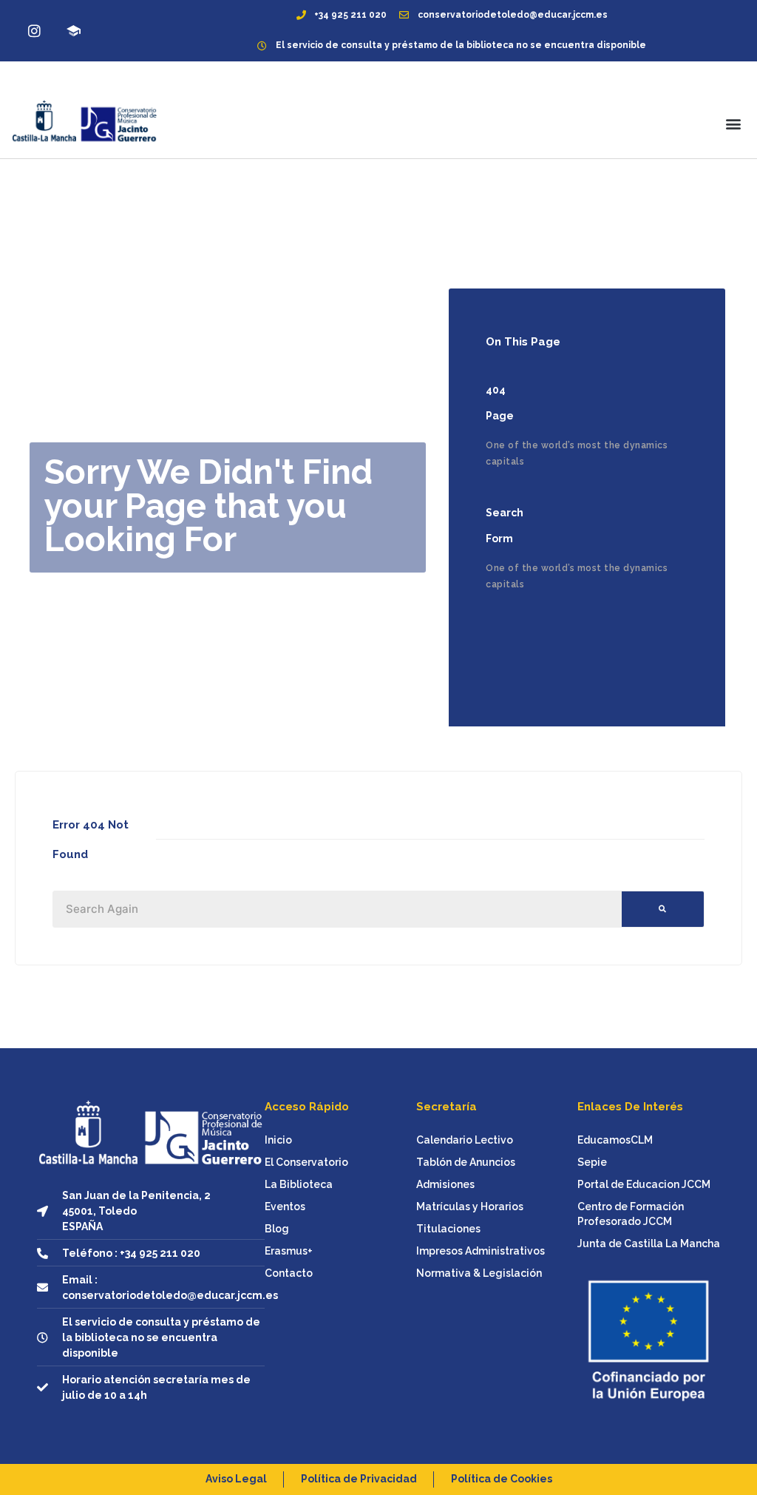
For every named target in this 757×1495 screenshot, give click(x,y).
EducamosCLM (615, 1140)
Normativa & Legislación (479, 1273)
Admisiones (445, 1184)
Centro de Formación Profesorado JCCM (630, 1214)
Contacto (289, 1273)
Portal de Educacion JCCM (643, 1184)
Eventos (285, 1206)
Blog (277, 1229)
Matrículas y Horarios (469, 1206)
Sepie (592, 1162)
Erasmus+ (289, 1251)
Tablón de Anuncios (465, 1162)
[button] (734, 124)
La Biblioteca (299, 1184)
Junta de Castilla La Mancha (648, 1243)
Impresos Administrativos (480, 1251)
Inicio (278, 1140)
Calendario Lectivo (464, 1140)
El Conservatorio (306, 1162)
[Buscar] (663, 909)
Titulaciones (448, 1229)
